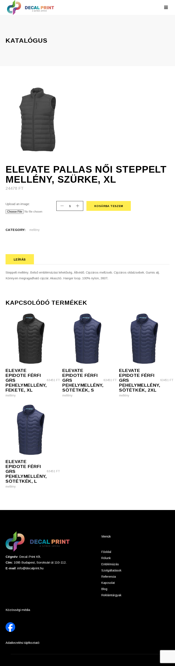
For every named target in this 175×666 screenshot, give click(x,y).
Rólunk (106, 558)
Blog (104, 589)
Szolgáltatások (111, 570)
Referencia (108, 576)
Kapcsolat (108, 582)
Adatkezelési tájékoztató (22, 642)
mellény (34, 230)
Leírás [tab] (20, 259)
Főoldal (106, 552)
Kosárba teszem (108, 206)
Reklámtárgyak (111, 595)
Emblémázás (110, 564)
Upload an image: (18, 204)
